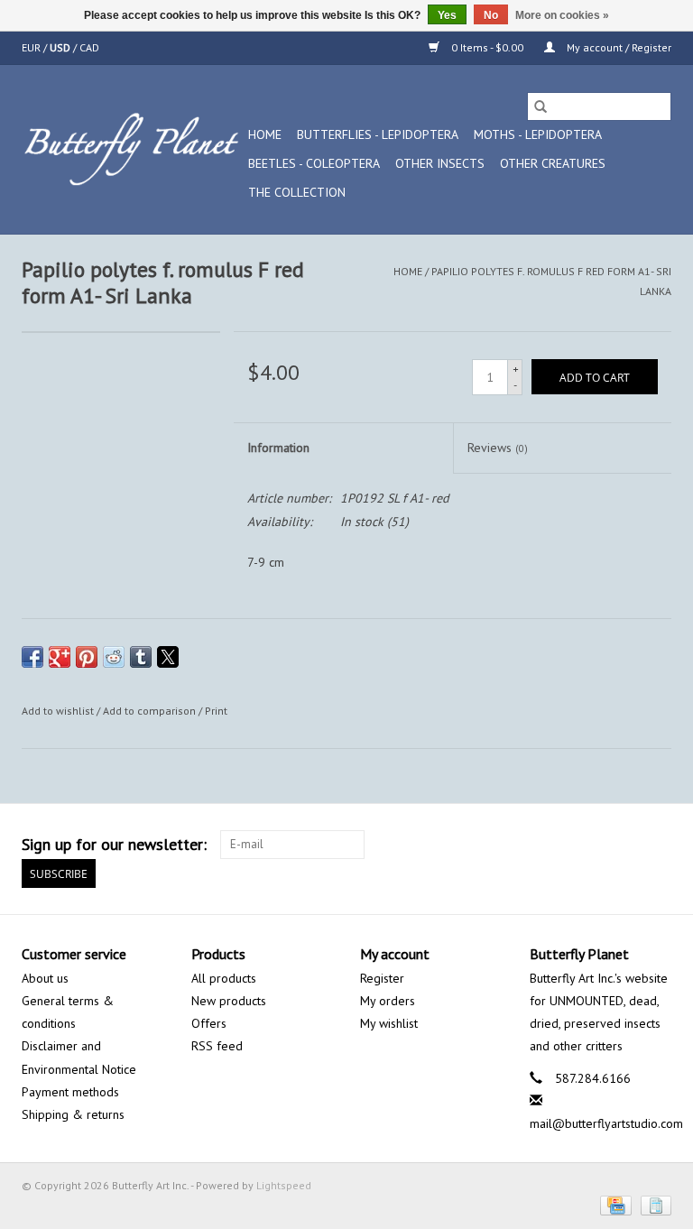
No (491, 15)
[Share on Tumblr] (141, 657)
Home (265, 134)
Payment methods (70, 1092)
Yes (447, 15)
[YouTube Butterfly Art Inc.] (624, 844)
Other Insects (440, 163)
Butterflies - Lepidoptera (377, 134)
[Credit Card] (613, 1204)
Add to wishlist (59, 710)
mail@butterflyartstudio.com (606, 1123)
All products (223, 978)
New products (228, 1001)
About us (45, 978)
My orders (387, 1001)
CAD (89, 47)
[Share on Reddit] (114, 657)
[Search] (540, 106)
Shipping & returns (73, 1114)
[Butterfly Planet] (132, 149)
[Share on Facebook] (32, 657)
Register (382, 978)
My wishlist (389, 1023)
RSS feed (217, 1046)
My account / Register (617, 47)
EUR (32, 47)
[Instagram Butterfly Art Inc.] (656, 844)
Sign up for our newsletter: (114, 844)
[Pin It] (86, 657)
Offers (208, 1023)
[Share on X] (168, 657)
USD (61, 47)
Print (216, 710)
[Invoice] (652, 1204)
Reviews (497, 447)
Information (278, 447)
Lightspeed (283, 1185)
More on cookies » (562, 15)
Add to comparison (151, 710)
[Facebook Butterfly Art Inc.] (592, 844)
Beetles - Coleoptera (314, 163)
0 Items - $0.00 (487, 47)
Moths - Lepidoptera (538, 134)
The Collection (297, 192)
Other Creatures (552, 163)
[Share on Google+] (59, 657)
